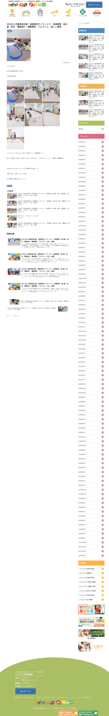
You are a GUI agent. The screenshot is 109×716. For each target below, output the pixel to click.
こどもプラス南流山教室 (86, 595)
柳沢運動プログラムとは (19, 697)
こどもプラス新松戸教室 (86, 569)
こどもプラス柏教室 (85, 573)
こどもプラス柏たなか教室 (87, 591)
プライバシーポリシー (76, 697)
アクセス (67, 697)
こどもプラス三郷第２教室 (87, 586)
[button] (102, 23)
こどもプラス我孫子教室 (86, 577)
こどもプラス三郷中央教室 (87, 582)
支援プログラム (30, 697)
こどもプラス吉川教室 (86, 599)
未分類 (10, 185)
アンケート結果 (59, 697)
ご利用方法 (38, 697)
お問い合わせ (95, 5)
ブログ (44, 697)
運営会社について (87, 697)
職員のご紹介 (51, 697)
